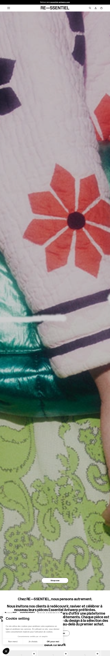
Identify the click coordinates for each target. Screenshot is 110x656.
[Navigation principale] (8, 8)
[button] (6, 651)
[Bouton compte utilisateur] (96, 8)
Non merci (12, 641)
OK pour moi (53, 641)
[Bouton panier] (101, 8)
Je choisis (33, 641)
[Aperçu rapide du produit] (34, 654)
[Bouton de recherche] (90, 8)
